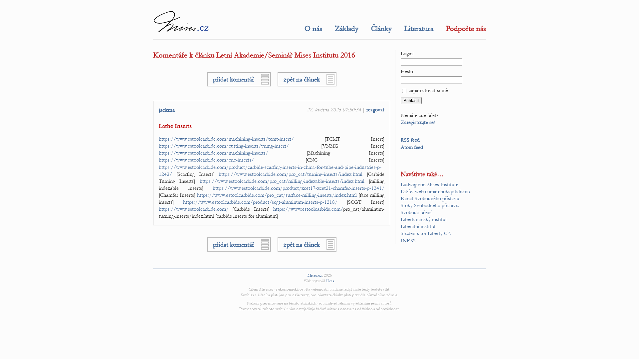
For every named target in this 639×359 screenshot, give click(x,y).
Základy (346, 28)
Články (381, 28)
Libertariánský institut (424, 219)
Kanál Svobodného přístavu (430, 198)
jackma (167, 110)
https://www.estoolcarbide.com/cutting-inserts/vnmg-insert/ (224, 146)
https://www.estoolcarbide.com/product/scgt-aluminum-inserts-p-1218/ (260, 202)
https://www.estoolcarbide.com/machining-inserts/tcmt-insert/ (226, 139)
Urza (330, 281)
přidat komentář (233, 79)
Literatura (418, 28)
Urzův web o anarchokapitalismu (435, 191)
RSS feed (410, 140)
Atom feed (412, 147)
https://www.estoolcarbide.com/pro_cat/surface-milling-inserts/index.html (277, 195)
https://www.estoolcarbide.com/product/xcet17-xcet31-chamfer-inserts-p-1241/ (298, 188)
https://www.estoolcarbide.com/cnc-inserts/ (206, 160)
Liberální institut (418, 226)
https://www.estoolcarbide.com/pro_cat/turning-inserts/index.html (290, 174)
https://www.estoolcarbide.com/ (194, 209)
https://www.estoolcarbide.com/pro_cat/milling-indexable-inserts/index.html (282, 181)
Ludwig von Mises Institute (429, 184)
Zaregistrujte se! (418, 122)
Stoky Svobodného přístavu (430, 205)
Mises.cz (315, 275)
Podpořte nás (466, 28)
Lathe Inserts (175, 126)
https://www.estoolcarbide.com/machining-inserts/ (213, 153)
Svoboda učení (416, 212)
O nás (313, 28)
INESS (408, 241)
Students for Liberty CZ (426, 233)
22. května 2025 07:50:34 (334, 110)
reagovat (375, 110)
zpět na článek (302, 79)
